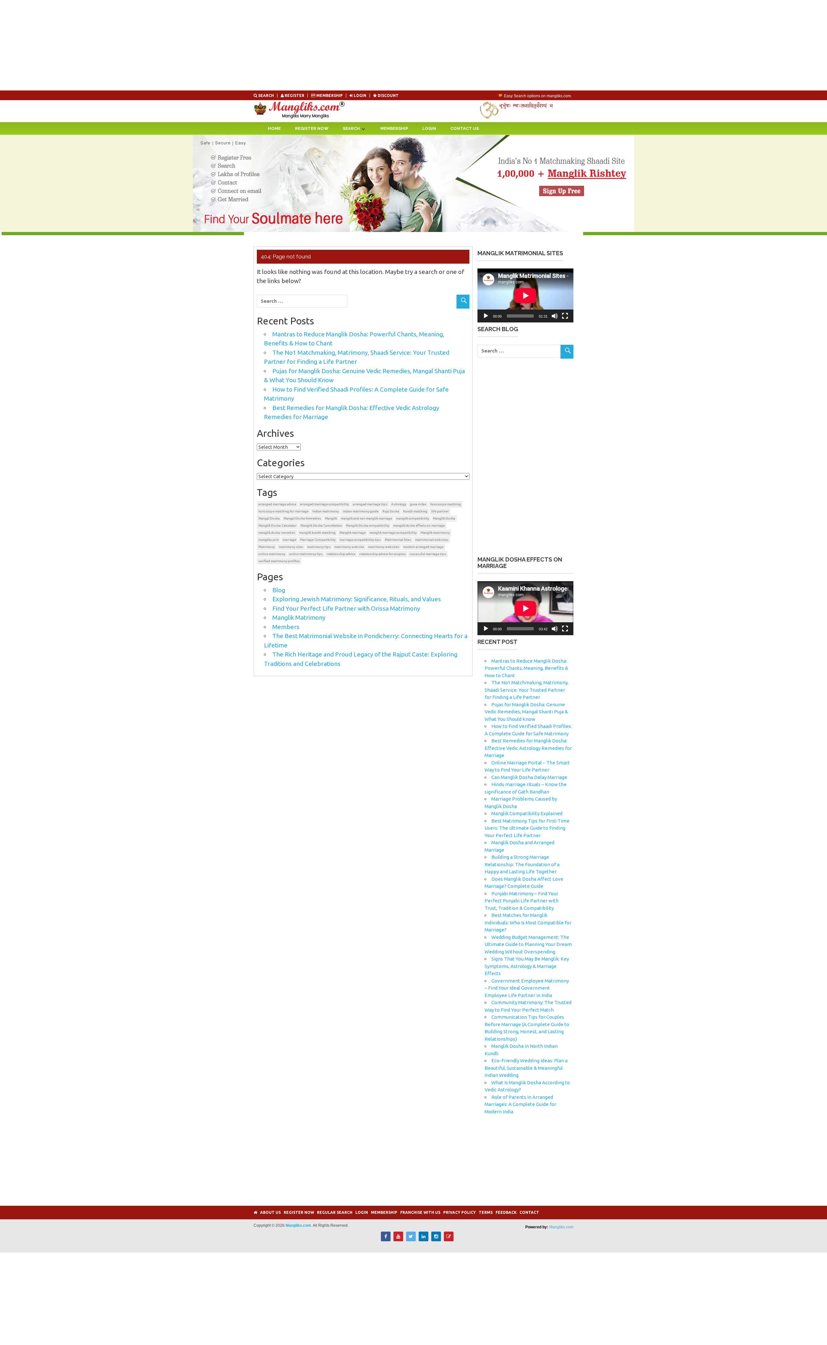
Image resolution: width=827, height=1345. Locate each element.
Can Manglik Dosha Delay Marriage (529, 777)
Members (285, 626)
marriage (289, 539)
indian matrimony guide (361, 511)
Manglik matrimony (435, 532)
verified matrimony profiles (279, 561)
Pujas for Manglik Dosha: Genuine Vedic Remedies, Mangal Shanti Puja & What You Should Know (526, 712)
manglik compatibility (412, 518)
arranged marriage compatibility (324, 504)
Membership (329, 95)
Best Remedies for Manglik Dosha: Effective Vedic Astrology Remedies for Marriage (528, 748)
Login (429, 128)
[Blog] (449, 1239)
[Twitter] (411, 1239)
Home (274, 128)
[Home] (255, 1212)
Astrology (398, 504)
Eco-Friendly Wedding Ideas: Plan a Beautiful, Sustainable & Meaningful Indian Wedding (526, 1068)
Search (266, 95)
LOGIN (360, 95)
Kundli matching (415, 511)
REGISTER (294, 95)
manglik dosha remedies (276, 532)
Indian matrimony (325, 511)
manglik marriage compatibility (393, 532)
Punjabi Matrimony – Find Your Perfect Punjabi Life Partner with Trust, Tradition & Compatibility (522, 901)
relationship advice (341, 554)
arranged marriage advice (277, 504)
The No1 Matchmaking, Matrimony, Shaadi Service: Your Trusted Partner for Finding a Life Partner (527, 690)
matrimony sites (291, 547)
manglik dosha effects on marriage (419, 525)
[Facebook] (386, 1239)
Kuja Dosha (390, 511)
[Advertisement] (194, 45)
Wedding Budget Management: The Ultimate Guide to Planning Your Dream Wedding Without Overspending (528, 944)
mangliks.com (268, 539)
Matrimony (266, 547)
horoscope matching (445, 504)
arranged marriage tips (370, 504)
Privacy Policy (459, 1212)
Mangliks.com (561, 1227)
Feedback (506, 1212)
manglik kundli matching (317, 532)
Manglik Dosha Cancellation (321, 525)
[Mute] (554, 316)
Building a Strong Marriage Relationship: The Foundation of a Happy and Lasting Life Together (522, 864)
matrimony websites (383, 547)
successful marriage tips (428, 554)
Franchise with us (420, 1212)
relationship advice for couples (382, 554)
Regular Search (334, 1212)
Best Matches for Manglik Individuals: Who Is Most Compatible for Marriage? (528, 922)
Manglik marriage (353, 532)
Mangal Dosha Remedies (302, 518)
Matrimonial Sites (398, 539)
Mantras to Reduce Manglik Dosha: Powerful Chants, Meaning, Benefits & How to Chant (526, 668)
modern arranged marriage (423, 547)
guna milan (418, 504)
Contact (529, 1212)
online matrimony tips (306, 554)
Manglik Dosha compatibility (367, 525)
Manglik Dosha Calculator (277, 525)
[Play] (486, 316)
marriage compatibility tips (360, 539)
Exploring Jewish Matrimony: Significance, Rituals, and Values (356, 599)
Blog (278, 590)
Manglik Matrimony (298, 617)
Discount (388, 95)
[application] (525, 295)
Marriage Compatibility (318, 539)
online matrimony (271, 554)
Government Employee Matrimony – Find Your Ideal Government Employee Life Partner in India (527, 988)
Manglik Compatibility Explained (526, 813)
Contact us (464, 128)
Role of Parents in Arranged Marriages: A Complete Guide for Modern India (520, 1104)
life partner (440, 511)
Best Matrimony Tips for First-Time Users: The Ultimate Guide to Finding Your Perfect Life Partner (527, 828)
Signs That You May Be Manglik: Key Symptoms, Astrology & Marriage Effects (527, 966)
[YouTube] (398, 1239)
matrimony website (349, 547)
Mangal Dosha (269, 518)
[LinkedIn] (423, 1239)
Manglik (331, 518)
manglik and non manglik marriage (366, 518)
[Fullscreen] (565, 316)
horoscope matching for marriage (283, 511)
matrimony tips (318, 547)
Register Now (312, 128)
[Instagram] (436, 1239)
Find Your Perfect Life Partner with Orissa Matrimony (346, 608)
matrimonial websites (431, 539)
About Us (270, 1212)
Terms (486, 1212)
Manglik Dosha (444, 518)
